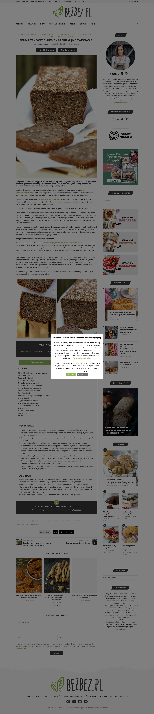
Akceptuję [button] (70, 374)
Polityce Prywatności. (82, 358)
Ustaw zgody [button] (82, 374)
